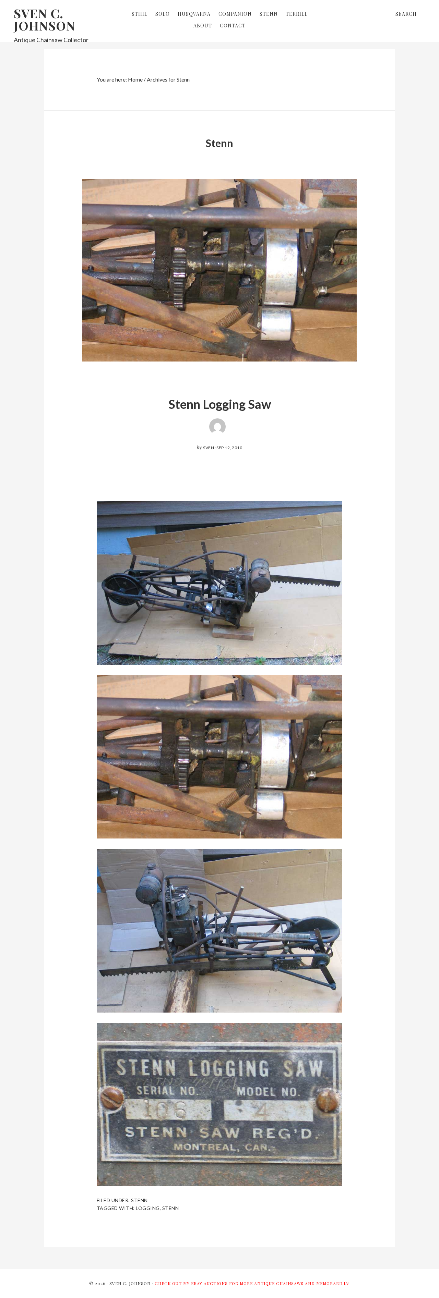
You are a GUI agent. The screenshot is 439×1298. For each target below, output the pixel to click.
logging (148, 1208)
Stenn (139, 1200)
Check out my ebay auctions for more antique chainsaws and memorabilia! (252, 1283)
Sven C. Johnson (44, 19)
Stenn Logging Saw (219, 404)
